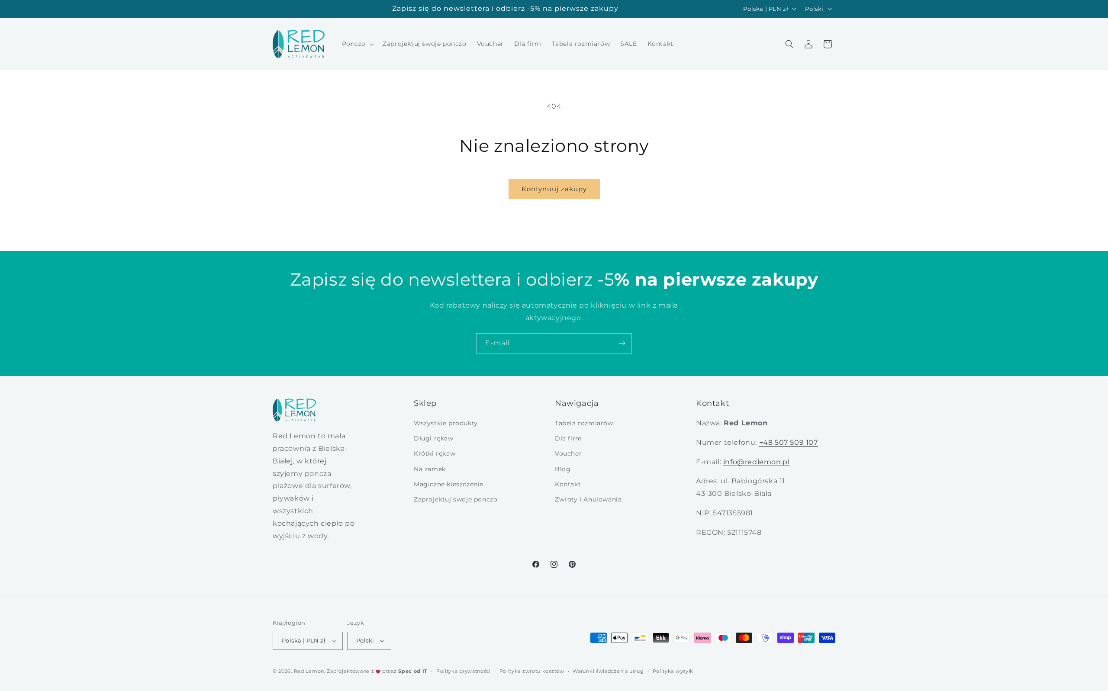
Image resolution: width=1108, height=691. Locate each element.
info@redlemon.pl (756, 462)
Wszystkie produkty (446, 423)
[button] (357, 44)
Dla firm (568, 438)
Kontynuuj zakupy (554, 189)
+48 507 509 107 (788, 442)
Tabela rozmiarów (584, 423)
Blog (562, 469)
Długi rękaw (434, 438)
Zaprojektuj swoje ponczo (455, 499)
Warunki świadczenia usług (608, 671)
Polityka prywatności (463, 671)
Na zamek (430, 469)
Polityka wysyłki (674, 671)
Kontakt (568, 484)
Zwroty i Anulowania (588, 499)
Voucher (568, 453)
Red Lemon (309, 671)
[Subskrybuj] (621, 343)
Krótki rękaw (434, 453)
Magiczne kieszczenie (448, 484)
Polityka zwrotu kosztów (531, 671)
